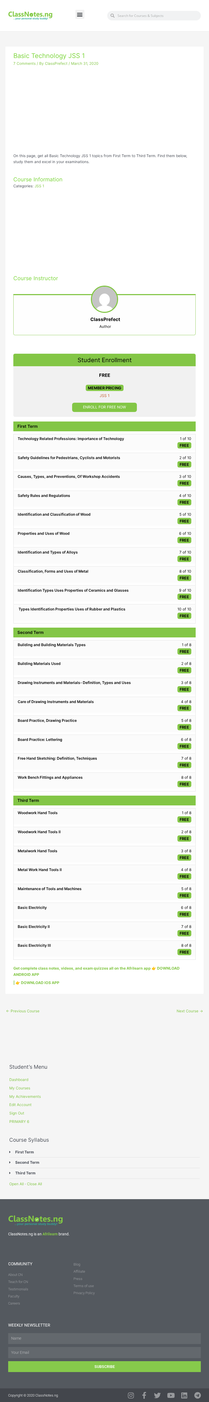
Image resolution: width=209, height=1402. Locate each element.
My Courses (19, 1088)
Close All (34, 1184)
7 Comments (24, 63)
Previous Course (22, 1011)
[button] (79, 14)
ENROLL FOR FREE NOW (104, 407)
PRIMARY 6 (19, 1121)
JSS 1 (39, 186)
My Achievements (25, 1096)
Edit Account (20, 1104)
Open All (16, 1184)
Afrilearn (50, 1234)
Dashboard (18, 1079)
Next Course (190, 1011)
